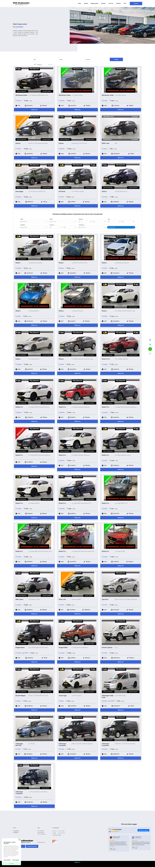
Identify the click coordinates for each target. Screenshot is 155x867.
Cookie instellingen (7, 859)
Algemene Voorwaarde (32, 846)
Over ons (111, 3)
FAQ (125, 3)
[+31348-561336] (150, 349)
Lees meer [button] (111, 846)
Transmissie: (81, 224)
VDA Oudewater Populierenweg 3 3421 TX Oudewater (41, 832)
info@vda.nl (16, 832)
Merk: (22, 219)
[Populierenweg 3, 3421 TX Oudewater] (150, 344)
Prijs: (109, 219)
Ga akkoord (11, 863)
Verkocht (118, 3)
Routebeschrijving (41, 842)
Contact (136, 3)
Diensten (103, 3)
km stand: (52, 224)
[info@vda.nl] (150, 340)
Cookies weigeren (15, 859)
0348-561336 (16, 830)
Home (79, 3)
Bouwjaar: (81, 219)
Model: (51, 219)
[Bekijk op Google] (110, 837)
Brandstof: (23, 224)
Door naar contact (111, 227)
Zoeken (116, 59)
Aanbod (86, 3)
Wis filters (50, 64)
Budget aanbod (94, 3)
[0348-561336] (150, 353)
